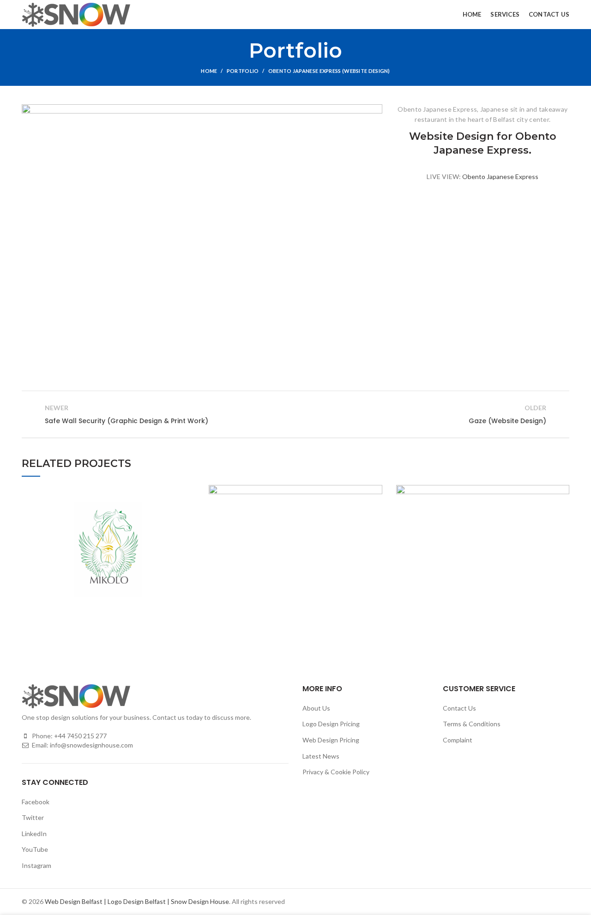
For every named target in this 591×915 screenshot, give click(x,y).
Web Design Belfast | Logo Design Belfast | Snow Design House (137, 901)
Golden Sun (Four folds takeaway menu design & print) (482, 550)
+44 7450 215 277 (80, 736)
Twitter (33, 817)
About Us (316, 708)
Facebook (35, 802)
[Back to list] (295, 414)
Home (209, 71)
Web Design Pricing (330, 740)
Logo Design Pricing (331, 724)
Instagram (36, 865)
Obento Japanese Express (500, 176)
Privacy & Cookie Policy (335, 772)
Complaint (457, 740)
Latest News (320, 756)
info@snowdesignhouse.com (91, 745)
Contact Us (459, 708)
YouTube (35, 849)
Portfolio (243, 71)
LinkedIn (34, 833)
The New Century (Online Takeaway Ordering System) (295, 550)
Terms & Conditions (472, 724)
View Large (188, 492)
